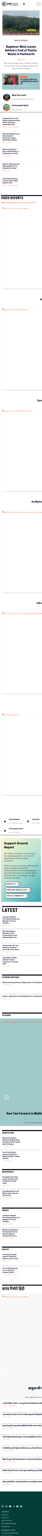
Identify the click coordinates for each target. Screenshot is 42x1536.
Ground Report (8, 1138)
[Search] (24, 4)
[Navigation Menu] (38, 4)
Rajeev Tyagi (21, 59)
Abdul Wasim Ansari (10, 123)
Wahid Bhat (7, 137)
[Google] (21, 1497)
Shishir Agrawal (8, 1223)
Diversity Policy (7, 1533)
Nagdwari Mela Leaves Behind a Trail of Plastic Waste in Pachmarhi (21, 50)
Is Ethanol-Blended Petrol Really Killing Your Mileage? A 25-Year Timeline (11, 918)
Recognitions (6, 1517)
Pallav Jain (7, 1463)
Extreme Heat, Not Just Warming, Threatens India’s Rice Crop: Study (11, 946)
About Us (5, 1505)
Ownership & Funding (9, 1514)
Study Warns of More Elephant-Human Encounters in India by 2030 (10, 959)
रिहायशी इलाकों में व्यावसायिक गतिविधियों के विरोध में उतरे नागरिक (22, 1416)
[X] (14, 1497)
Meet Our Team (7, 1511)
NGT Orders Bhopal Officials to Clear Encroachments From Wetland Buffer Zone (10, 932)
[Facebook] (17, 1497)
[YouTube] (10, 1497)
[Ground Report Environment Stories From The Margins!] (10, 4)
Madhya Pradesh (21, 40)
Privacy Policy (6, 1530)
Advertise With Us (7, 1527)
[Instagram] (6, 1497)
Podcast (23, 77)
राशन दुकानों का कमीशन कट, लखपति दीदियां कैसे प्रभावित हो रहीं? (29, 81)
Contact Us (5, 1508)
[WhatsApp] (3, 1497)
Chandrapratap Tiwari (10, 1261)
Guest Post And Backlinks (10, 1524)
